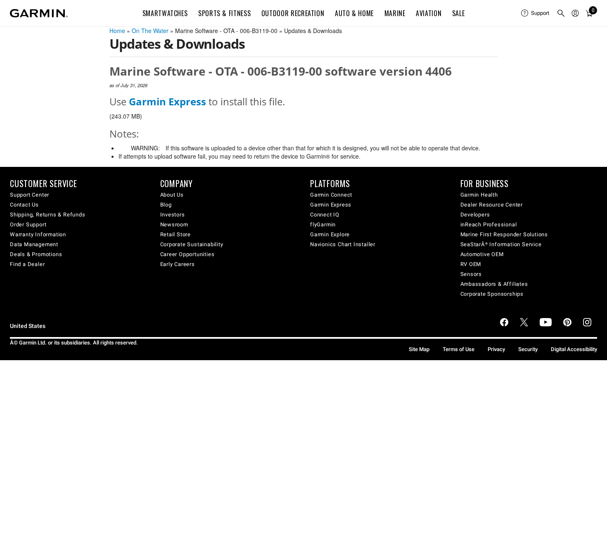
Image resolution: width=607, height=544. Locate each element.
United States (27, 326)
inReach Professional (488, 224)
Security (528, 349)
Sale (458, 13)
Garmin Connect (331, 195)
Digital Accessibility (574, 349)
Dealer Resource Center (491, 205)
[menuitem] (535, 13)
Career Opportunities (187, 254)
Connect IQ (324, 214)
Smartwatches (165, 13)
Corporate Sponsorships (492, 294)
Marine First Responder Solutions (504, 234)
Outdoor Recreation (293, 13)
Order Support (28, 224)
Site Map (419, 349)
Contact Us (24, 205)
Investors (172, 214)
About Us (172, 195)
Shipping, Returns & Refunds (47, 214)
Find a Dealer (27, 264)
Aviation (428, 13)
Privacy (496, 349)
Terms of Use (458, 349)
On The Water (150, 30)
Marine (394, 13)
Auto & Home (354, 13)
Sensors (471, 274)
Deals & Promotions (36, 254)
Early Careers (177, 264)
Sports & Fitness (224, 13)
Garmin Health (479, 195)
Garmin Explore (330, 234)
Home (117, 30)
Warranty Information (38, 234)
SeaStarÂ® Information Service (501, 244)
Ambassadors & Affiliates (494, 284)
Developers (475, 214)
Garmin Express (330, 205)
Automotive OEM (482, 254)
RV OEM (470, 264)
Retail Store (175, 234)
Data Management (34, 244)
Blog (166, 205)
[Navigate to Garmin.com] (39, 13)
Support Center (29, 195)
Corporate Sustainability (191, 244)
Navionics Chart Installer (342, 244)
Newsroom (174, 224)
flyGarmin (323, 224)
